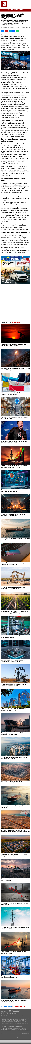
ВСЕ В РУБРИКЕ (14, 1007)
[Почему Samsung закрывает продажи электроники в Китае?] (15, 698)
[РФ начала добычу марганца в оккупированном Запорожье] (15, 771)
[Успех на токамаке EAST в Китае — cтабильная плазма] (15, 625)
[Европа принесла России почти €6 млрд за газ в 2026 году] (15, 358)
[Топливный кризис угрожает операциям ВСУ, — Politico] (15, 868)
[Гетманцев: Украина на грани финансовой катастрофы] (15, 892)
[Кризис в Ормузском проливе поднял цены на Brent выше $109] (15, 673)
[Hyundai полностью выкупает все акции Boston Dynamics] (15, 406)
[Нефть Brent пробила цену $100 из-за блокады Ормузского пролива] (15, 455)
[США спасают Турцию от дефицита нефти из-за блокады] (15, 528)
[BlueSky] (2, 31)
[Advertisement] (15, 302)
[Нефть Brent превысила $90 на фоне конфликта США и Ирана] (15, 333)
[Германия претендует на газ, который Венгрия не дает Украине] (15, 844)
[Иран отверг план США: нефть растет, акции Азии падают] (15, 941)
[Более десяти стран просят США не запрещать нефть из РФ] (15, 722)
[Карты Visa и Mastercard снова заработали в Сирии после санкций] (15, 552)
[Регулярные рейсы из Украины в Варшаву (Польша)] (15, 270)
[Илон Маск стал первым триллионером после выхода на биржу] (15, 430)
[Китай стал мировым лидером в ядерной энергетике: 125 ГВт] (15, 746)
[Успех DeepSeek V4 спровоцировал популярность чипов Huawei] (15, 649)
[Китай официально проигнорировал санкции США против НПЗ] (15, 576)
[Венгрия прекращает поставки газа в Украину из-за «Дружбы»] (15, 965)
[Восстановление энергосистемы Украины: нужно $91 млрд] (15, 916)
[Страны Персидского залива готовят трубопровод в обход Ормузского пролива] (15, 819)
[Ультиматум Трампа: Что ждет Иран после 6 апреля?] (15, 795)
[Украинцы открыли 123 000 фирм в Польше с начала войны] (15, 382)
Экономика (11, 27)
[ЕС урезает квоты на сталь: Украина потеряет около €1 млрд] (15, 503)
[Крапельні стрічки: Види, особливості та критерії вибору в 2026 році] (15, 601)
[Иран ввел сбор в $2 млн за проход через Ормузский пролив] (15, 989)
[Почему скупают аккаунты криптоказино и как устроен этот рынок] (15, 479)
